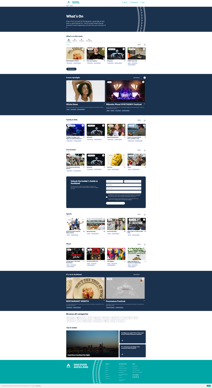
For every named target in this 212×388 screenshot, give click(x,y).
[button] (68, 41)
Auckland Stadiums (122, 370)
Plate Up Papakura (92, 61)
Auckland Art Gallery (123, 368)
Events (106, 368)
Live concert (134, 63)
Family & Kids (110, 63)
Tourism (120, 377)
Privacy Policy (118, 199)
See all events (71, 69)
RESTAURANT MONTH (72, 61)
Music (129, 63)
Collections (107, 376)
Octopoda (110, 61)
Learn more (38, 385)
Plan (106, 372)
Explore (106, 370)
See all (139, 44)
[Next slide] (145, 45)
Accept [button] (209, 385)
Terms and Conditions (127, 199)
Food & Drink (69, 63)
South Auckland (97, 63)
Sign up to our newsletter (137, 372)
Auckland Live (121, 366)
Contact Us (107, 378)
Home (106, 366)
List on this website (136, 370)
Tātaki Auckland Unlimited (122, 380)
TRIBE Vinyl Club (132, 61)
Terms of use (134, 368)
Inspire (106, 374)
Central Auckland (77, 63)
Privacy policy (135, 366)
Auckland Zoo (121, 372)
